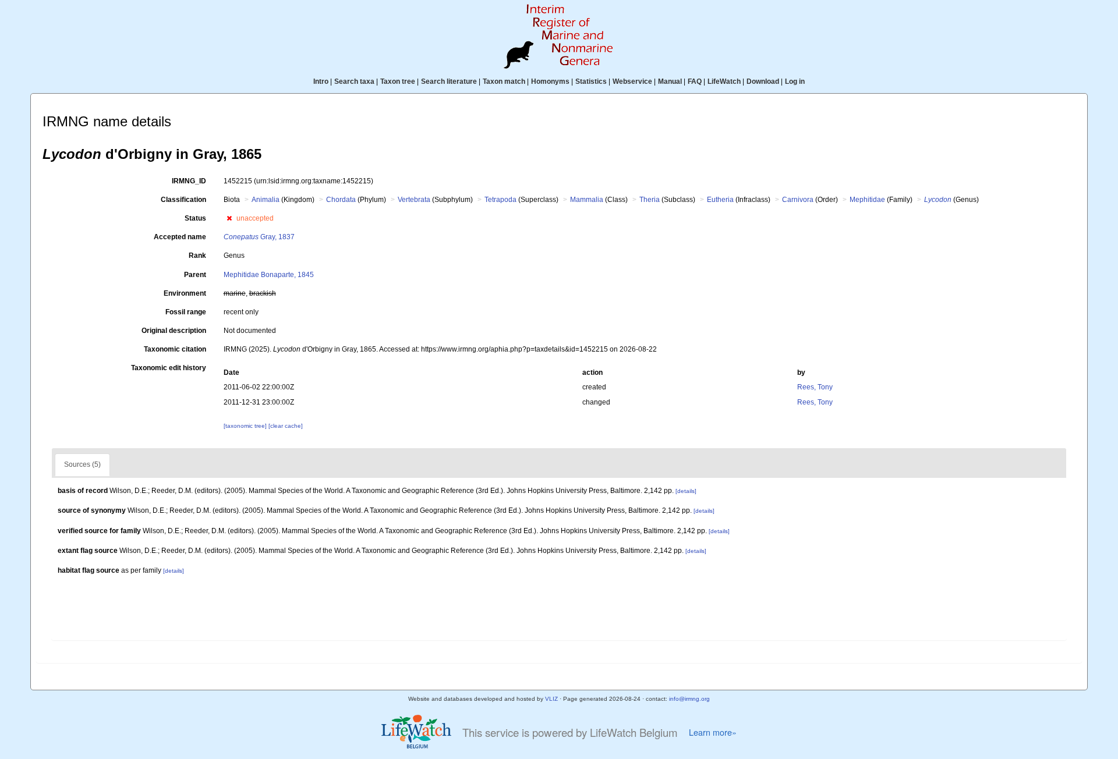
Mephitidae (867, 200)
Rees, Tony (815, 387)
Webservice (632, 81)
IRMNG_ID (189, 181)
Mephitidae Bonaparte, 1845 (269, 275)
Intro (320, 81)
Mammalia (586, 200)
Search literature (449, 81)
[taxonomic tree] (246, 426)
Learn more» (713, 732)
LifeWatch (724, 81)
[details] (685, 491)
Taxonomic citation (175, 349)
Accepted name (180, 237)
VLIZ (551, 699)
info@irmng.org (689, 699)
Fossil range (185, 312)
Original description (173, 331)
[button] (229, 218)
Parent (195, 275)
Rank (197, 255)
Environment (185, 293)
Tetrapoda (500, 200)
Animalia (266, 200)
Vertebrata (414, 200)
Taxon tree (397, 81)
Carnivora (797, 200)
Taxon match (504, 81)
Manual (670, 81)
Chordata (341, 200)
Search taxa (354, 81)
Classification (183, 200)
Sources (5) (82, 464)
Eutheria (720, 200)
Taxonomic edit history (168, 368)
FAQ (695, 81)
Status (195, 218)
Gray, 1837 (259, 237)
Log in (795, 81)
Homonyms (550, 81)
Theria (649, 200)
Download (762, 81)
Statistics (591, 81)
